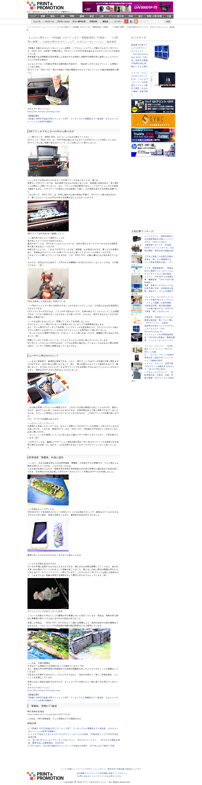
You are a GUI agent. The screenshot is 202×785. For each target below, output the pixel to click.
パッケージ (78, 769)
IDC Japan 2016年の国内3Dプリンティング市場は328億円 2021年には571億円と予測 (72, 746)
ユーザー (137, 769)
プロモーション (91, 769)
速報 (70, 769)
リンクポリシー (121, 773)
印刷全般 (121, 769)
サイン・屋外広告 (107, 769)
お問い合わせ (84, 776)
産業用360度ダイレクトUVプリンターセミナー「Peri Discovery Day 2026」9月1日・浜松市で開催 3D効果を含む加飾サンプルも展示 (139, 56)
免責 (111, 773)
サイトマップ (92, 773)
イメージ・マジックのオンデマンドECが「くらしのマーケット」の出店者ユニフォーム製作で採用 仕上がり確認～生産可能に (139, 84)
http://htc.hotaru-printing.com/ (44, 111)
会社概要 (81, 773)
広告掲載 (103, 773)
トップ (63, 769)
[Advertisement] (153, 175)
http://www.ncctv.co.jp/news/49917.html (48, 714)
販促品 (129, 769)
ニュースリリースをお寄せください (106, 776)
